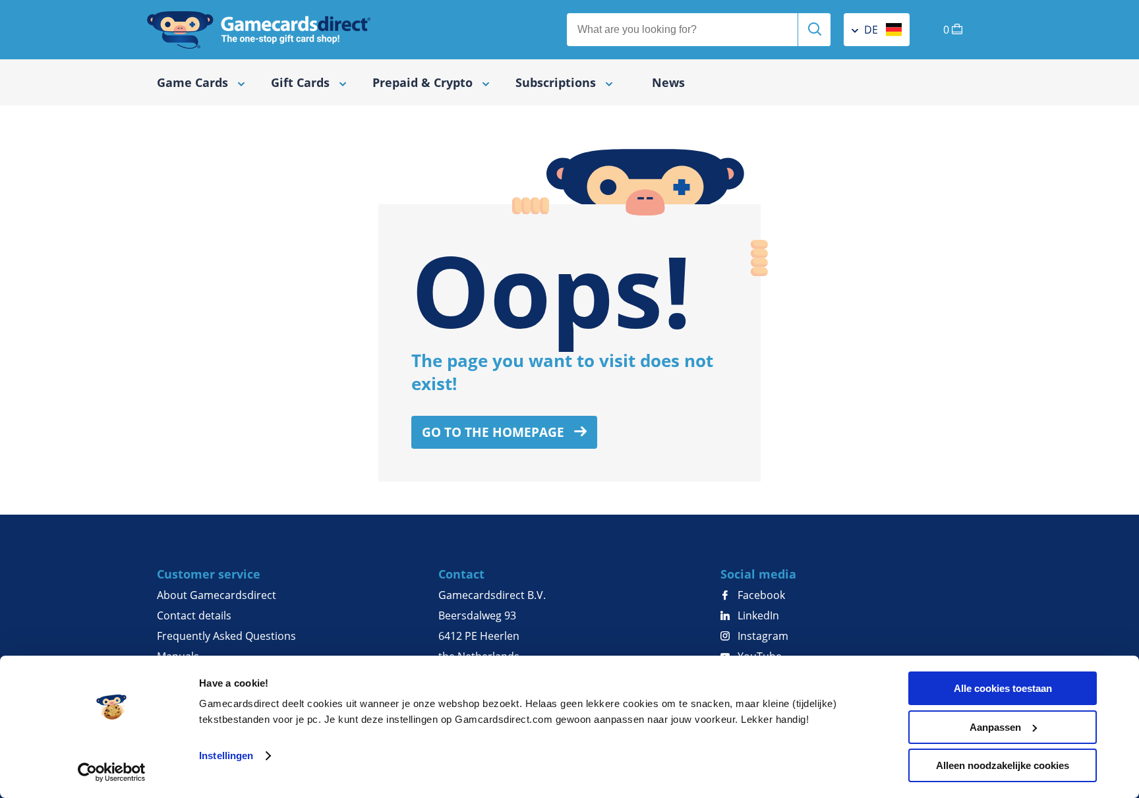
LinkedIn (757, 615)
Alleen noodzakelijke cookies (1002, 765)
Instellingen (226, 755)
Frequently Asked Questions (226, 636)
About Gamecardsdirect (216, 595)
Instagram (761, 636)
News (668, 82)
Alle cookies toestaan (1003, 688)
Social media (758, 574)
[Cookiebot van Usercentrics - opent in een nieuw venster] (111, 772)
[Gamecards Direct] (259, 29)
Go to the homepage (495, 432)
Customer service (208, 574)
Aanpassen (995, 727)
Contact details (194, 615)
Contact (461, 574)
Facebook (760, 595)
